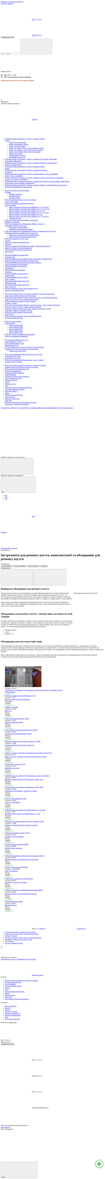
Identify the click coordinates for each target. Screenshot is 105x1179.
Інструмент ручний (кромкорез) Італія (18, 734)
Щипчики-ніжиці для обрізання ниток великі (21, 894)
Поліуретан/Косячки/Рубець (15, 389)
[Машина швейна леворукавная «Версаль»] (54, 741)
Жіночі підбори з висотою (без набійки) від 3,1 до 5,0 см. (29, 207)
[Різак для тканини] (54, 867)
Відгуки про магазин (65, 408)
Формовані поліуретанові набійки (21, 229)
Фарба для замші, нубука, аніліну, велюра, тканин (26, 148)
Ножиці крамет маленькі (13, 848)
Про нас (9, 408)
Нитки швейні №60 (16, 325)
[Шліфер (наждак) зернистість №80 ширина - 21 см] (54, 810)
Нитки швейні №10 (16, 332)
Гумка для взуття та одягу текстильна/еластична (22, 934)
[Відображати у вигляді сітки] (17, 577)
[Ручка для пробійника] (54, 799)
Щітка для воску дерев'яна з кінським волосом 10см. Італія (25, 756)
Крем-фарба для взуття (17, 157)
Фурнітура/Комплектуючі (14, 943)
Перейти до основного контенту (12, 2)
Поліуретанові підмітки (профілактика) (23, 237)
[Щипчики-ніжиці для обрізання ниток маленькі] (54, 856)
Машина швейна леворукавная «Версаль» (19, 745)
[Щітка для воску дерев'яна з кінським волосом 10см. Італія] (54, 753)
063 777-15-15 (37, 19)
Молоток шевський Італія (14, 722)
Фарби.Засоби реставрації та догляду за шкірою (21, 367)
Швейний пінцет (11, 905)
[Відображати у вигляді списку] (50, 577)
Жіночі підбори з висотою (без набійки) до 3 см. (26, 214)
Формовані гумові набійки (18, 227)
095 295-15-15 (37, 35)
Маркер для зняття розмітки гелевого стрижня (21, 825)
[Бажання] (52, 448)
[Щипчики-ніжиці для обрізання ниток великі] (54, 890)
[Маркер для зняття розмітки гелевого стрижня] (54, 821)
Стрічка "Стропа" (11, 936)
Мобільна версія (37, 975)
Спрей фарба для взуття (17, 155)
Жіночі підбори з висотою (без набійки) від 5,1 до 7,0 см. (29, 213)
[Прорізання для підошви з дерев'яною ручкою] (54, 787)
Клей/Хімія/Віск (10, 374)
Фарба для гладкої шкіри (17, 142)
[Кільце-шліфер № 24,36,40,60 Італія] (54, 696)
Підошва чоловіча (15, 194)
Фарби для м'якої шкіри (17, 146)
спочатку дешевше (20, 566)
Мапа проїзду (5, 1127)
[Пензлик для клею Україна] (54, 833)
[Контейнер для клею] (54, 764)
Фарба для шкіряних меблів (18, 144)
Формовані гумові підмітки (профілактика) (24, 235)
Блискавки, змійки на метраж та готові (18, 939)
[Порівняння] (17, 466)
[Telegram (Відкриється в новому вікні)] (77, 424)
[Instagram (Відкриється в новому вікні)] (16, 424)
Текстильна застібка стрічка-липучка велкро (20, 932)
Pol (6, 499)
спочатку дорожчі (33, 566)
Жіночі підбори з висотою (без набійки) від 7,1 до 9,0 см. (29, 216)
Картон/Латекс (10, 397)
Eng (6, 497)
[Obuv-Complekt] (6, 955)
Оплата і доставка (18, 408)
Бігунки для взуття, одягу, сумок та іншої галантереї (23, 938)
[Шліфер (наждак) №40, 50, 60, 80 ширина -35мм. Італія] (54, 776)
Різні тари (8, 400)
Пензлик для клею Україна (14, 836)
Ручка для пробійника (12, 802)
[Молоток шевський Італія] (54, 719)
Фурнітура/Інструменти (13, 378)
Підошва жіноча (14, 196)
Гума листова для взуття (17, 351)
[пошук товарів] (36, 46)
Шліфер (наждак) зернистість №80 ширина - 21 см (22, 814)
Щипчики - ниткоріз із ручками (16, 882)
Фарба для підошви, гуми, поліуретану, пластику (26, 150)
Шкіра (7, 393)
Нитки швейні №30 (16, 329)
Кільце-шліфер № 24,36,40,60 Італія (17, 699)
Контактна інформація (47, 408)
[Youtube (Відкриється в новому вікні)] (47, 424)
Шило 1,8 (8, 711)
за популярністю (7, 566)
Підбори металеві (15, 218)
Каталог (3, 408)
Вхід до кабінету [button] (11, 1006)
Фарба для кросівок (16, 153)
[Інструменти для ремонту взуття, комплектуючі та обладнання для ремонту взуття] (54, 676)
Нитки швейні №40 (16, 327)
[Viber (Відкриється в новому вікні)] (16, 439)
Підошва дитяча (14, 198)
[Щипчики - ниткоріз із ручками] (54, 879)
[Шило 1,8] (54, 707)
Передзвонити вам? (8, 37)
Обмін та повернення (32, 408)
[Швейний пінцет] (54, 901)
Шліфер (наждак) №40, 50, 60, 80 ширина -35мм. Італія (24, 779)
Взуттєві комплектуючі (13, 371)
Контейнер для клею (12, 768)
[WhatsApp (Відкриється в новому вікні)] (47, 439)
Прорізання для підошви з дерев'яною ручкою (21, 791)
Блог (56, 408)
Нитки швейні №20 (16, 331)
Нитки (7, 382)
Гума (6, 386)
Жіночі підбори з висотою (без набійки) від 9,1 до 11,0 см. (29, 209)
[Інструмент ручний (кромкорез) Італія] (54, 730)
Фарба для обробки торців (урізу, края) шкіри (25, 152)
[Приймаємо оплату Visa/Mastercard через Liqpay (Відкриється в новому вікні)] (18, 959)
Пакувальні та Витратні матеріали (17, 404)
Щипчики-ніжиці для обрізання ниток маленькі (21, 859)
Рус (6, 495)
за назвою (44, 566)
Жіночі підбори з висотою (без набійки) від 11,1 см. (27, 211)
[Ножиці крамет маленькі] (54, 844)
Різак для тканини (11, 871)
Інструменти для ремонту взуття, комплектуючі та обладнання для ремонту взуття (33, 690)
